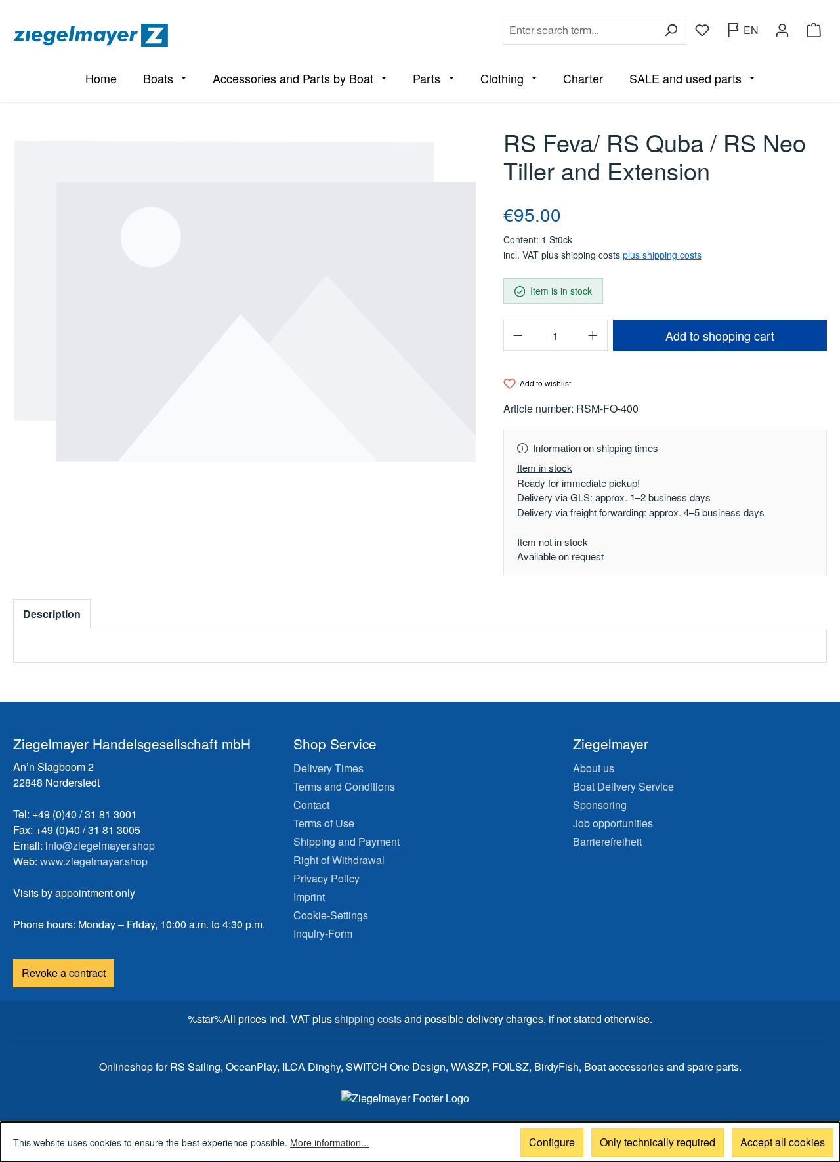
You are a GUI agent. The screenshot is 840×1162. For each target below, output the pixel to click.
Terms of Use (323, 823)
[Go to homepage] (214, 35)
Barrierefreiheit (607, 841)
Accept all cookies (782, 1142)
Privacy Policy (326, 878)
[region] (245, 301)
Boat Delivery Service (623, 786)
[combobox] (579, 30)
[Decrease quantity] (517, 335)
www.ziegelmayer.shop (94, 861)
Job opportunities (613, 823)
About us (593, 768)
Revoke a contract (64, 972)
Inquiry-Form (322, 933)
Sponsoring (600, 804)
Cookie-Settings (330, 915)
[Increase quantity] (593, 335)
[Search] (671, 30)
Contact (311, 804)
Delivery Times (328, 768)
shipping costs (368, 1018)
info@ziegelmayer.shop (100, 845)
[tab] (52, 614)
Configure (552, 1142)
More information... (329, 1142)
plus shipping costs (662, 254)
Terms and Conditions (344, 786)
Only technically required (657, 1142)
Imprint (309, 896)
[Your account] (782, 30)
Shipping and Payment (346, 841)
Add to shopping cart (719, 335)
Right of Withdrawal (339, 859)
